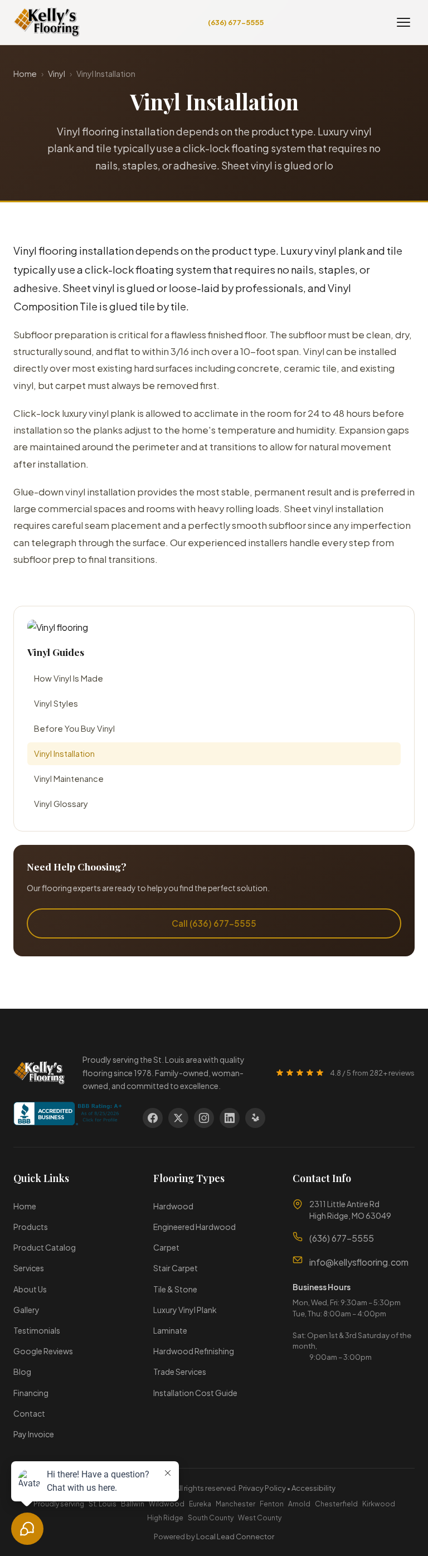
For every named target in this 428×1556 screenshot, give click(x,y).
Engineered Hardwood (194, 1227)
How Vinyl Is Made (68, 678)
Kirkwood (378, 1504)
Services (28, 1268)
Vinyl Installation (64, 753)
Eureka (200, 1504)
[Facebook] (153, 1118)
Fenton (272, 1504)
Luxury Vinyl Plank (185, 1310)
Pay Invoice (33, 1434)
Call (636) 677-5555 (214, 923)
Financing (30, 1393)
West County (259, 1518)
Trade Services (179, 1372)
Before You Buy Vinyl (74, 728)
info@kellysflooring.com (358, 1262)
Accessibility (313, 1488)
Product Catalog (44, 1247)
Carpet (166, 1247)
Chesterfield (336, 1504)
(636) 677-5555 (236, 22)
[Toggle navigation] (403, 22)
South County (211, 1518)
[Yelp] (255, 1118)
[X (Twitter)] (178, 1118)
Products (30, 1227)
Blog (22, 1372)
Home (25, 74)
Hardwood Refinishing (193, 1351)
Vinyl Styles (56, 703)
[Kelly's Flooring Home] (46, 22)
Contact (29, 1413)
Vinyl (56, 74)
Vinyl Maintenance (69, 779)
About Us (30, 1289)
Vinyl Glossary (61, 804)
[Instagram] (204, 1118)
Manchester (235, 1504)
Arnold (299, 1504)
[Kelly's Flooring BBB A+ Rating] (69, 1126)
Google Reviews (43, 1351)
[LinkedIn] (230, 1118)
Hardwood (173, 1206)
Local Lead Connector (235, 1536)
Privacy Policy (262, 1488)
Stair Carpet (175, 1268)
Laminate (170, 1330)
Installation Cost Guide (195, 1393)
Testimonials (36, 1330)
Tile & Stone (175, 1289)
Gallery (26, 1310)
